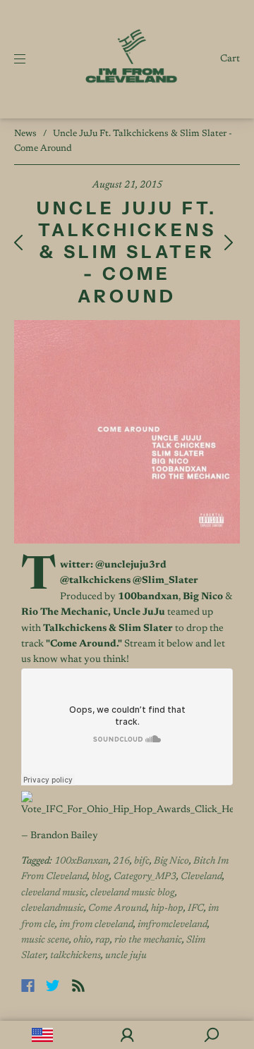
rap (102, 940)
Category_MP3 (145, 877)
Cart (230, 59)
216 (121, 861)
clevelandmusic (52, 909)
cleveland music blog (132, 893)
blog (100, 877)
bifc (142, 861)
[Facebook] (28, 986)
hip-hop (167, 909)
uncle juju (126, 956)
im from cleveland (96, 925)
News (25, 133)
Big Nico (171, 861)
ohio (82, 940)
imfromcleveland (172, 925)
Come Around (117, 909)
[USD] (42, 1034)
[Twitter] (53, 986)
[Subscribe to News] (78, 986)
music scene (45, 940)
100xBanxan (81, 861)
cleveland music (53, 893)
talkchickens (75, 956)
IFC (196, 909)
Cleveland (201, 877)
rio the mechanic (148, 940)
